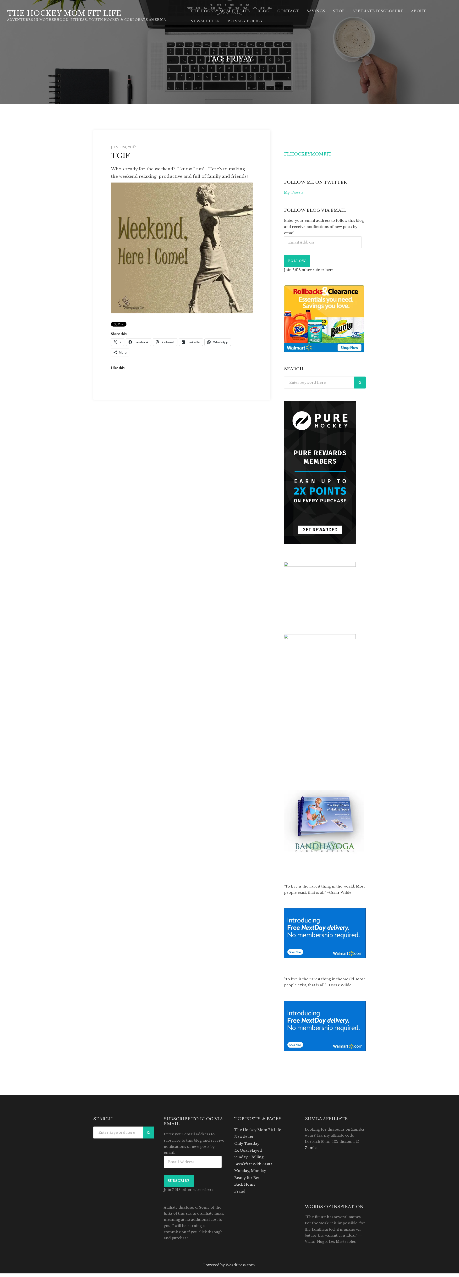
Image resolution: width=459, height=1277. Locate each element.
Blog (263, 11)
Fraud (239, 1191)
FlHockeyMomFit (308, 154)
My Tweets (293, 192)
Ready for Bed (247, 1178)
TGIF (120, 155)
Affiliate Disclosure (377, 11)
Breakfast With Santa (253, 1164)
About (418, 11)
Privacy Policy (245, 21)
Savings (316, 11)
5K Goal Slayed (248, 1150)
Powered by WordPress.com (229, 1265)
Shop (339, 11)
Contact (288, 11)
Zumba (311, 1148)
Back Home (245, 1184)
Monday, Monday (250, 1171)
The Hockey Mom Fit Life (64, 13)
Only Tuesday (246, 1143)
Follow (297, 261)
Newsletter (205, 21)
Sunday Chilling (248, 1157)
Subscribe (179, 1181)
